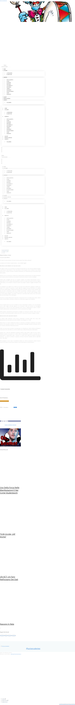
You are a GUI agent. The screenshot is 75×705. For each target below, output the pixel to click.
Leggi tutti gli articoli (4, 401)
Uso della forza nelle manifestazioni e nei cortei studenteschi (9, 490)
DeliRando (9, 90)
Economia (9, 82)
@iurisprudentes (33, 648)
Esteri (8, 81)
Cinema (8, 88)
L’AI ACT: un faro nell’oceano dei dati (9, 578)
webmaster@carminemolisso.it (16, 654)
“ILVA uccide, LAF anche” (7, 535)
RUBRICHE (5, 77)
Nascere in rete (7, 624)
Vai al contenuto (3, 0)
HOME (5, 68)
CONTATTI (5, 99)
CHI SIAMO (5, 70)
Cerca (5, 65)
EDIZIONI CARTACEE (7, 98)
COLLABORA (9, 102)
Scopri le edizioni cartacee (10, 424)
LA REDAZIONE (9, 73)
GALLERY (5, 96)
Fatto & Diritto (10, 79)
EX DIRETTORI (9, 74)
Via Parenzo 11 (10, 85)
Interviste (9, 94)
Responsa (9, 84)
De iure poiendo (10, 91)
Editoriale (9, 87)
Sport (8, 92)
